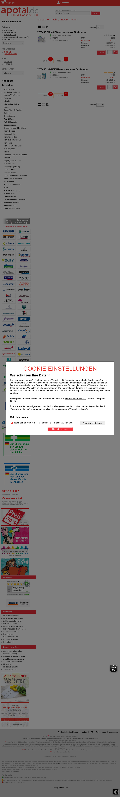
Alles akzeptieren (60, 429)
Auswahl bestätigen (92, 423)
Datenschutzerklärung (75, 398)
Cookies (14, 401)
